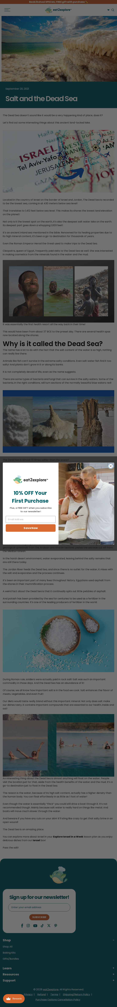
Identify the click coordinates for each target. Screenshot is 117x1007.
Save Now (31, 528)
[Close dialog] (110, 466)
